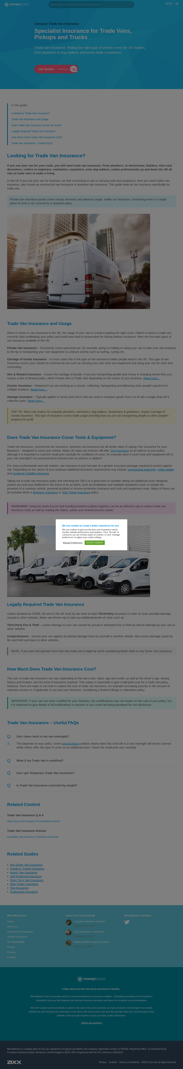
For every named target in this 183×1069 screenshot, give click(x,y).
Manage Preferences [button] (72, 543)
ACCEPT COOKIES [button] (94, 543)
